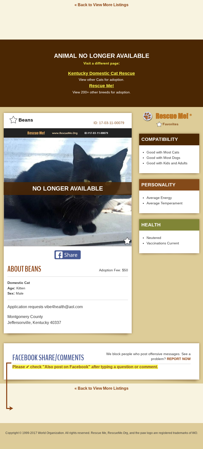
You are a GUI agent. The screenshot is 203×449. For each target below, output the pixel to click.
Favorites (170, 124)
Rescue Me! (101, 85)
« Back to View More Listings (101, 5)
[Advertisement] (101, 23)
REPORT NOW (179, 359)
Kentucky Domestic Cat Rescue (101, 73)
